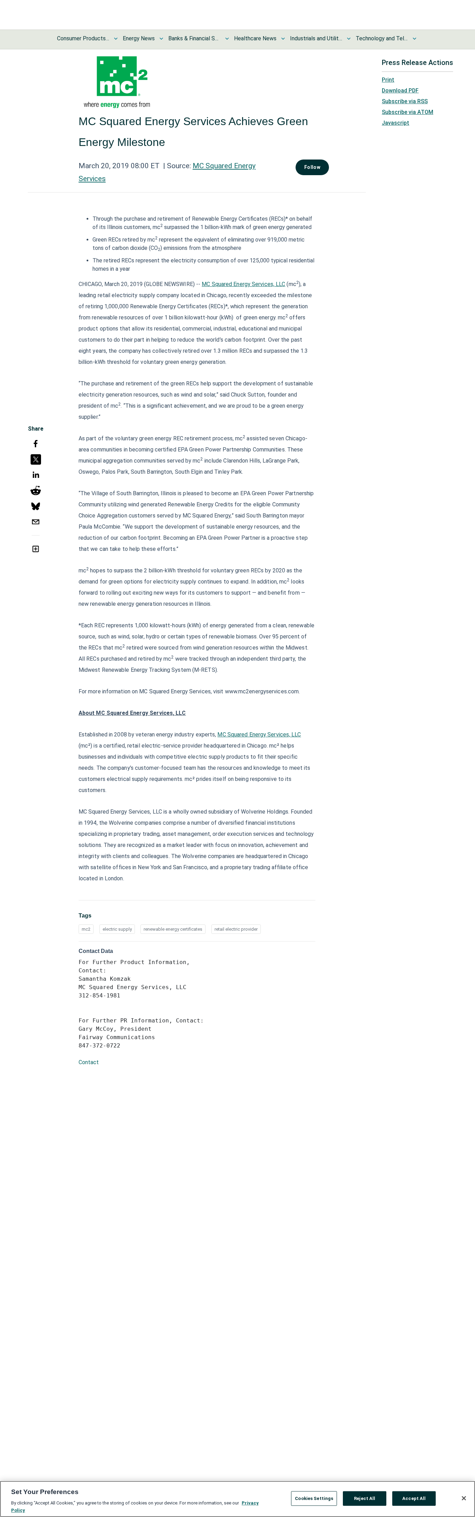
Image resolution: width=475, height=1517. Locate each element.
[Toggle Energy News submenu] (161, 38)
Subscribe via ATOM (407, 112)
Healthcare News (255, 38)
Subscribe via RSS (405, 101)
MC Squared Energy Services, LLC (243, 284)
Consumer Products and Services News (83, 38)
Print (388, 79)
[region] (237, 1499)
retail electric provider (236, 929)
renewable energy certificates (173, 929)
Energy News (139, 38)
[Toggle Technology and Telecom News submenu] (414, 38)
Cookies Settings (314, 1498)
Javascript (395, 123)
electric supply (117, 929)
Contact (89, 1062)
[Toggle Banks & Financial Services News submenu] (227, 38)
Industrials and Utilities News (316, 38)
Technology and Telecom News (382, 38)
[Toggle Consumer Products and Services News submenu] (115, 38)
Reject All (364, 1498)
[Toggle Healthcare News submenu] (283, 38)
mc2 (86, 929)
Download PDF (400, 90)
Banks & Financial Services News (194, 38)
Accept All (414, 1498)
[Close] (464, 1498)
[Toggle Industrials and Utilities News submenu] (348, 38)
